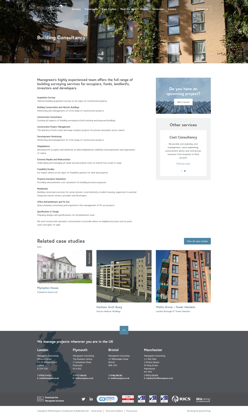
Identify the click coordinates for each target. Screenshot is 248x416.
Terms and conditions (114, 411)
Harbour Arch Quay (109, 307)
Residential (89, 258)
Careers (172, 8)
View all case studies (197, 241)
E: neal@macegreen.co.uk (118, 378)
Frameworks (91, 8)
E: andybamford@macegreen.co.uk (158, 378)
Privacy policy (131, 411)
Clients (144, 8)
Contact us (202, 8)
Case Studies (109, 8)
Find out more (183, 163)
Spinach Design (204, 411)
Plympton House (47, 288)
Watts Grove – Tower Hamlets (175, 307)
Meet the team (128, 8)
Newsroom (158, 8)
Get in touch (183, 101)
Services (76, 8)
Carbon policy (96, 411)
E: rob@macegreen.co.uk (83, 378)
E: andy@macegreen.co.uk (48, 378)
